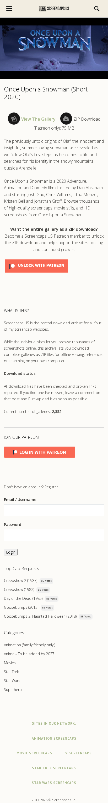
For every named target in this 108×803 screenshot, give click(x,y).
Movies (10, 662)
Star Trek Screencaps (54, 768)
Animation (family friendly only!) (29, 644)
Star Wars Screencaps (54, 783)
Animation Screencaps (54, 738)
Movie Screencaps (34, 753)
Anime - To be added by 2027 (29, 653)
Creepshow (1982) (19, 589)
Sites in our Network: (54, 723)
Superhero (13, 689)
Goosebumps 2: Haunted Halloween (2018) (40, 616)
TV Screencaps (77, 753)
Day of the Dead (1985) (23, 598)
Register (51, 486)
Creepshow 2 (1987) (20, 580)
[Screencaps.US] (54, 9)
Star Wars (12, 680)
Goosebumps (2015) (21, 607)
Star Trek (11, 671)
